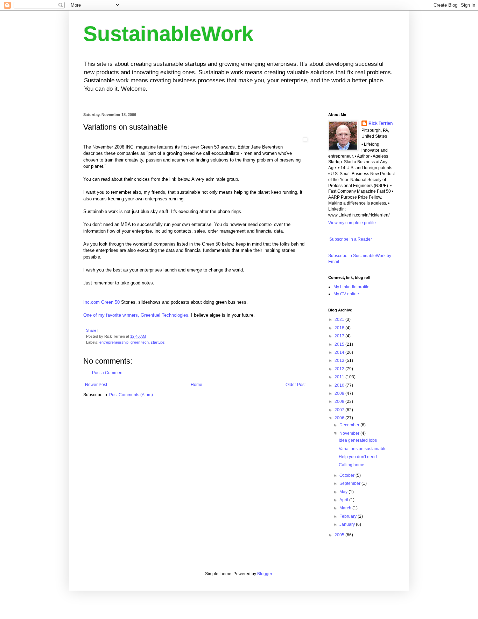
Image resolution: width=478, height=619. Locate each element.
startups (158, 342)
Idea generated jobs (358, 440)
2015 (340, 344)
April (344, 499)
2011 (340, 376)
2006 (340, 417)
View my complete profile (352, 222)
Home (196, 384)
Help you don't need (358, 456)
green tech (140, 342)
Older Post (295, 384)
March (345, 507)
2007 (340, 409)
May (344, 491)
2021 (340, 319)
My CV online (346, 293)
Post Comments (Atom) (131, 394)
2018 (340, 327)
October (347, 475)
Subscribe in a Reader (350, 239)
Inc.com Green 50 (101, 302)
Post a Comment (108, 372)
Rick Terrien (380, 123)
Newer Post (96, 384)
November (349, 433)
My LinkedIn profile (351, 286)
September (350, 483)
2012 (340, 368)
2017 (340, 335)
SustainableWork (168, 34)
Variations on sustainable (363, 448)
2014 (340, 352)
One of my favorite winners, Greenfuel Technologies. (136, 315)
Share (91, 330)
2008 (340, 401)
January (347, 524)
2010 (340, 385)
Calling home (351, 464)
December (349, 424)
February (348, 516)
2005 (340, 534)
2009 (340, 393)
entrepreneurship (113, 342)
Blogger (264, 573)
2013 (340, 360)
